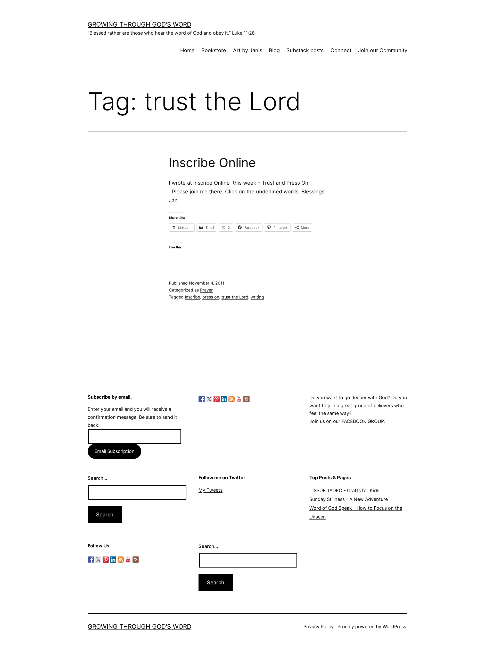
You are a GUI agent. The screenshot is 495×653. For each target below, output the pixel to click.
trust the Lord (234, 297)
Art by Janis (247, 50)
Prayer (206, 290)
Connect (341, 50)
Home (187, 50)
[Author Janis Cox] (202, 399)
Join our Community (382, 50)
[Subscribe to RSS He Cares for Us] (231, 399)
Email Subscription (114, 451)
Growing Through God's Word (139, 24)
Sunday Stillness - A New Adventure (348, 499)
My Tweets (210, 490)
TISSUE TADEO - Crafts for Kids (344, 490)
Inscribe (192, 297)
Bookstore (213, 50)
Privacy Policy (318, 626)
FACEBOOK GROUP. (364, 421)
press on (210, 297)
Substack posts (305, 50)
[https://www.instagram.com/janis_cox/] (246, 399)
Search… (97, 478)
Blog (274, 50)
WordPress (394, 626)
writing (257, 297)
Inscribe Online (212, 162)
